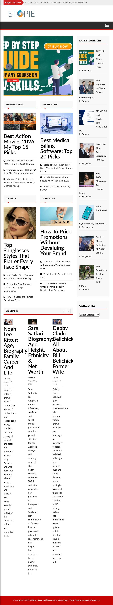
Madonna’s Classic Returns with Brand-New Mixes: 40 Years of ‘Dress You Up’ (19, 182)
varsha (7, 378)
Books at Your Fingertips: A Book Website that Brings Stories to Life (56, 168)
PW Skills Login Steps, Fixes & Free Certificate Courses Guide (31, 88)
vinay (55, 377)
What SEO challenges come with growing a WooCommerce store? (55, 265)
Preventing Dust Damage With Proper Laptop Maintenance (17, 287)
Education (13, 80)
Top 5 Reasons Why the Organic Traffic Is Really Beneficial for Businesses (53, 287)
